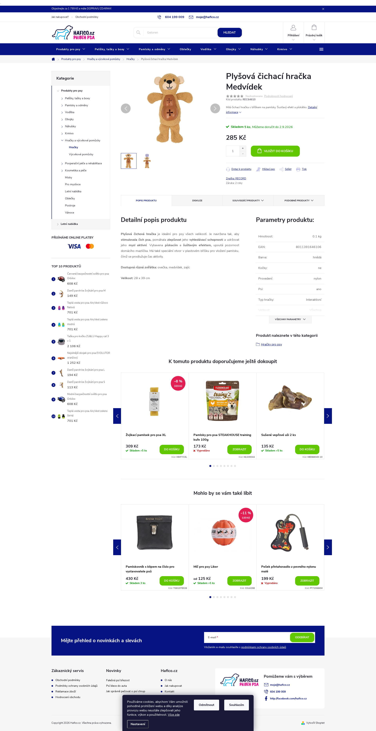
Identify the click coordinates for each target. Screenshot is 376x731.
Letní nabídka (73, 191)
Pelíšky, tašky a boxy (77, 98)
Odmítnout (206, 705)
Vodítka (69, 112)
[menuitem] (71, 49)
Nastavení (138, 724)
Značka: (236, 178)
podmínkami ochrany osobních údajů (263, 647)
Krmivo (69, 133)
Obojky (69, 119)
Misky (68, 177)
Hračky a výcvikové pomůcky (82, 140)
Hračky (73, 147)
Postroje (70, 205)
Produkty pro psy (71, 91)
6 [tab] (228, 466)
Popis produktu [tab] (146, 200)
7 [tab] (231, 466)
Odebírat (302, 637)
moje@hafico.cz (280, 685)
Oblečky (70, 198)
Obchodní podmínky (86, 17)
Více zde (174, 715)
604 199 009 (278, 692)
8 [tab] (235, 466)
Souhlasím (236, 705)
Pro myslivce (72, 184)
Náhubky (70, 126)
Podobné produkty (297, 200)
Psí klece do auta (116, 686)
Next (328, 416)
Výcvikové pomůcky (81, 154)
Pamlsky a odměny (76, 105)
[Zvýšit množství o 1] (243, 148)
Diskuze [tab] (197, 200)
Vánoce (69, 212)
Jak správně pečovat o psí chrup (125, 691)
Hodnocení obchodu (67, 697)
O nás (168, 680)
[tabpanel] (155, 416)
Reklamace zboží (65, 691)
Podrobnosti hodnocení (278, 96)
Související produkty (246, 200)
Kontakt (169, 691)
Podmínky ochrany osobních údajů (76, 685)
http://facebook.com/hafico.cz (288, 698)
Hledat (229, 32)
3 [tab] (217, 466)
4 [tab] (221, 466)
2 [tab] (214, 466)
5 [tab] (224, 466)
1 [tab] (210, 466)
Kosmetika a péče (75, 170)
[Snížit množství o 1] (243, 153)
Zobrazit (239, 449)
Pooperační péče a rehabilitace (83, 163)
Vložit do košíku (278, 151)
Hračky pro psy (271, 344)
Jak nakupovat (173, 685)
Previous (117, 416)
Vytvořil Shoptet (315, 723)
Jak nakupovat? (60, 17)
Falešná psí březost (118, 680)
